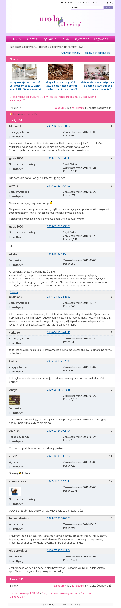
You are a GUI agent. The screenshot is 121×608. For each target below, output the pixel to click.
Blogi (70, 2)
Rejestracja (81, 39)
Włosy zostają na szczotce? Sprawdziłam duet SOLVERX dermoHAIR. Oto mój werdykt (25, 86)
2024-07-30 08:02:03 (58, 518)
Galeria (80, 2)
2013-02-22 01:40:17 (58, 158)
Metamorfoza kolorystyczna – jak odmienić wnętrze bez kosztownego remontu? (97, 86)
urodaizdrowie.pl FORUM (24, 97)
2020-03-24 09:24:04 (58, 430)
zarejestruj (78, 108)
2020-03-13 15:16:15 (58, 389)
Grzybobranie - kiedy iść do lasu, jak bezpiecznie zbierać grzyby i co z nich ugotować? (61, 86)
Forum (62, 2)
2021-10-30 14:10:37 (58, 456)
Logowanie (101, 39)
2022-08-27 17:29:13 (58, 481)
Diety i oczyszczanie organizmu (60, 97)
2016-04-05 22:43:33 (58, 296)
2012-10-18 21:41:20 (58, 126)
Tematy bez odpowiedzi (97, 52)
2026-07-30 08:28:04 (58, 550)
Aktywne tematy (70, 52)
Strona (14, 292)
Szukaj (65, 39)
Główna (32, 39)
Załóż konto (92, 2)
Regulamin (49, 39)
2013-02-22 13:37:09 (58, 185)
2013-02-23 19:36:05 (58, 226)
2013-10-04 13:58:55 (58, 254)
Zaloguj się (107, 2)
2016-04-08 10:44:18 (58, 332)
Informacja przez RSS (25, 114)
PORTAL (16, 39)
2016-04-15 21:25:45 (58, 361)
